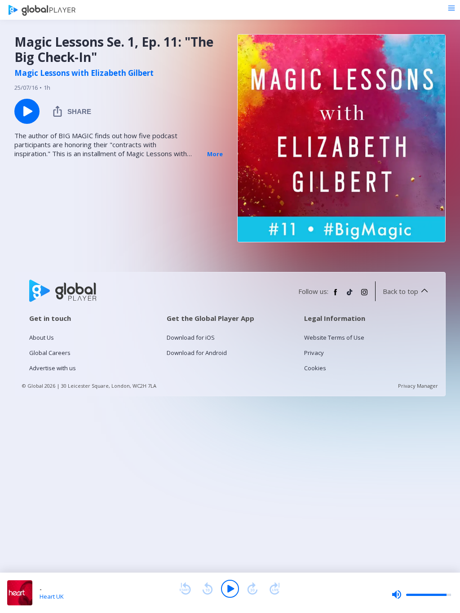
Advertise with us (52, 368)
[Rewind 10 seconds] (208, 589)
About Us (41, 337)
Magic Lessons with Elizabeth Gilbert (84, 73)
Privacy (314, 353)
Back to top (400, 291)
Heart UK (52, 596)
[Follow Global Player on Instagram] (364, 295)
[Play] (230, 589)
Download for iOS (191, 337)
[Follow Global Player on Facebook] (335, 295)
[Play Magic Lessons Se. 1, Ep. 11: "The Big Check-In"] (27, 111)
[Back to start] (185, 589)
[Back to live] (275, 589)
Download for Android (197, 353)
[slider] (421, 594)
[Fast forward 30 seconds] (252, 589)
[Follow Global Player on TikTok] (350, 295)
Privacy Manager (418, 386)
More (215, 154)
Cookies (315, 368)
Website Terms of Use (334, 337)
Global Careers (50, 353)
